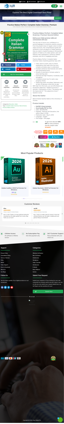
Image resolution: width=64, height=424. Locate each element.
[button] (61, 6)
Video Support (4, 265)
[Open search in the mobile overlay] (32, 18)
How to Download (5, 267)
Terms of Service (5, 258)
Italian (22, 26)
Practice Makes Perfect (9, 107)
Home (14, 26)
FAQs (2, 260)
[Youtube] (11, 287)
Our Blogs (3, 272)
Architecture (36, 265)
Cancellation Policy (5, 255)
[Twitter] (5, 287)
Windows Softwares (38, 253)
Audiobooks (36, 258)
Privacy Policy (4, 253)
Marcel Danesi (23, 105)
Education (18, 26)
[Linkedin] (8, 287)
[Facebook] (2, 287)
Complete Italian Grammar (12, 105)
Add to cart (43, 137)
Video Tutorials (36, 262)
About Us (3, 269)
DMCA (2, 262)
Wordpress (35, 260)
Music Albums (36, 269)
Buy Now (57, 137)
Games (34, 272)
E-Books (35, 267)
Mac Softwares (37, 255)
